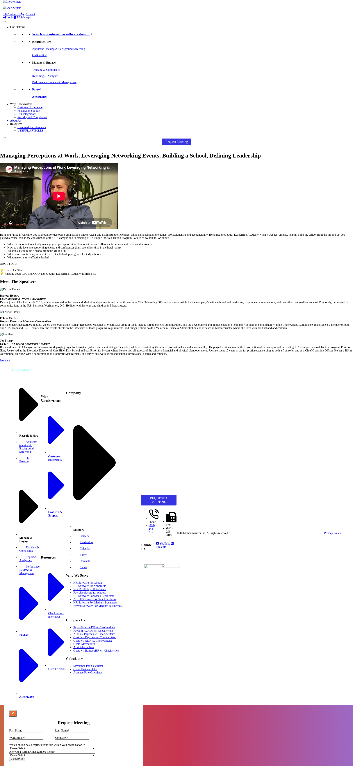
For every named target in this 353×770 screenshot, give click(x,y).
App (24, 17)
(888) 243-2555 (12, 14)
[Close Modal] (13, 713)
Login (9, 17)
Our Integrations (26, 114)
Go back (5, 360)
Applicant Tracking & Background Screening (58, 48)
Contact (30, 14)
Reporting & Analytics (45, 76)
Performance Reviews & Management (54, 82)
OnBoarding (39, 55)
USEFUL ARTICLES (30, 130)
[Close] (4, 137)
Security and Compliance (32, 117)
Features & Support (28, 110)
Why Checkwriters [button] (21, 104)
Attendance (39, 96)
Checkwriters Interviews (31, 127)
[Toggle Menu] (4, 21)
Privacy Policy (332, 533)
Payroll (36, 89)
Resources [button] (16, 123)
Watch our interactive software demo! (61, 34)
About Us (16, 120)
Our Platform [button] (17, 27)
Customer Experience (29, 107)
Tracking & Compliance (46, 69)
